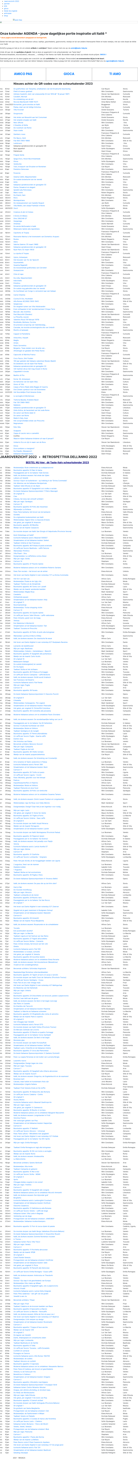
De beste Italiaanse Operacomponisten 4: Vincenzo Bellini (36, 879)
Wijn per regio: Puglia (22, 685)
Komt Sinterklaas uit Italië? (24, 535)
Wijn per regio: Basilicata (23, 648)
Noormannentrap (20, 605)
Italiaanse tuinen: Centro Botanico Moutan (30, 1387)
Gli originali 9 (19, 698)
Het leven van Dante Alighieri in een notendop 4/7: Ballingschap (38, 985)
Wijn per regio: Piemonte (23, 1432)
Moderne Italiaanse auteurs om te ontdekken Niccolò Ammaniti (38, 1193)
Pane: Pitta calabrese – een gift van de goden (31, 1294)
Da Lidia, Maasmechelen (23, 278)
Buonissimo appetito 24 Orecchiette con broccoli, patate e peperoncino (41, 996)
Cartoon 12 (18, 688)
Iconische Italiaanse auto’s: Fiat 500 (27, 949)
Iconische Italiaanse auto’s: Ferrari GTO (28, 1024)
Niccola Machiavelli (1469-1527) (26, 102)
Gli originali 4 (19, 1177)
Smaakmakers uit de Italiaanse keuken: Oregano (32, 1377)
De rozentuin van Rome (22, 128)
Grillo (16, 182)
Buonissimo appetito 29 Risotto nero (28, 898)
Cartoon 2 (17, 1379)
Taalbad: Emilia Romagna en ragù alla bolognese (32, 1147)
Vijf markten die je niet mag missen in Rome (30, 369)
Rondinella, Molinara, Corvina (25, 322)
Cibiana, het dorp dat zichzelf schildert (28, 499)
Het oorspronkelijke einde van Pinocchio (29, 421)
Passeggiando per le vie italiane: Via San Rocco (32, 900)
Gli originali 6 (19, 1019)
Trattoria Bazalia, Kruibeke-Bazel (26, 400)
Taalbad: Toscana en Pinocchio (25, 628)
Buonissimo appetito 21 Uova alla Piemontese (31, 1051)
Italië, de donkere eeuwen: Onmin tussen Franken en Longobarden (39, 799)
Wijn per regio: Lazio (21, 810)
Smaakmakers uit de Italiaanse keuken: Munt (30, 767)
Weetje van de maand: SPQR (24, 1252)
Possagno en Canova (22, 1353)
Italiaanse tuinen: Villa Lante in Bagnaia (28, 1213)
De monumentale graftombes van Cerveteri (30, 268)
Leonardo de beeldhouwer (24, 646)
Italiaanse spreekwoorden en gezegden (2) (30, 366)
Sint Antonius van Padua (23, 741)
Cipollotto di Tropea (21, 233)
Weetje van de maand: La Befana (26, 1440)
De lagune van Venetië (22, 1335)
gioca (6, 8)
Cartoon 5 (17, 1187)
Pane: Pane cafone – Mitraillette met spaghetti (31, 1134)
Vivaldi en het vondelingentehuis (26, 965)
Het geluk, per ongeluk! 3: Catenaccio (28, 1107)
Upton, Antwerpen (20, 257)
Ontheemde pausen (21, 597)
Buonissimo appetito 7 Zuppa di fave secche (31, 1327)
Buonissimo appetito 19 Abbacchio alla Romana (32, 1092)
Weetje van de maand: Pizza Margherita (29, 921)
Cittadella (17, 700)
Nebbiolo (17, 405)
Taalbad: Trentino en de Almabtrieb (27, 584)
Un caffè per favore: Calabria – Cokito (28, 1094)
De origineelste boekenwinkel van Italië (28, 517)
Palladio (17, 1278)
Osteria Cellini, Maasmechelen (25, 177)
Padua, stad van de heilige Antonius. (27, 107)
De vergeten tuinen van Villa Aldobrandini (29, 306)
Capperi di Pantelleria (22, 334)
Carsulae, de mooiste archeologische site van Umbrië (34, 327)
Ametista (17, 224)
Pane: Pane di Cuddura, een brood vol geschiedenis (33, 1369)
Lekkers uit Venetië (21, 478)
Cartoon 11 (18, 770)
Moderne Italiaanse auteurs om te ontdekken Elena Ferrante (36, 959)
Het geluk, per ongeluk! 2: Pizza (26, 1265)
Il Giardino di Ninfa (21, 125)
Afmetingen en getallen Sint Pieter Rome (29, 351)
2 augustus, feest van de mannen (26, 864)
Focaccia (17, 173)
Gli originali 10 (19, 659)
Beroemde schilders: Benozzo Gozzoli (28, 744)
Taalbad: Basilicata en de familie (26, 1343)
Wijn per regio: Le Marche (23, 933)
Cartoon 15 (18, 504)
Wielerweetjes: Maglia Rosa (25, 592)
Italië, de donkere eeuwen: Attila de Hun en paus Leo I (34, 1314)
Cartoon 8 (17, 993)
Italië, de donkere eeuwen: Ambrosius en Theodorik (33, 1275)
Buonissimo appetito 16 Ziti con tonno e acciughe (32, 1151)
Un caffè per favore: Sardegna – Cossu (28, 980)
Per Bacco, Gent (20, 138)
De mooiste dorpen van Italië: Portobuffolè (30, 1043)
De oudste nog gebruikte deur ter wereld (29, 288)
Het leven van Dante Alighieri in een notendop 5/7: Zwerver (36, 907)
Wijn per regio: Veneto (22, 1244)
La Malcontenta (19, 1159)
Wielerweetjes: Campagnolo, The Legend (29, 703)
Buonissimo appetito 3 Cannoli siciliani (28, 1400)
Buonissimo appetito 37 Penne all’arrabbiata (30, 734)
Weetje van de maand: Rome (24, 1154)
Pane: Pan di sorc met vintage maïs (27, 983)
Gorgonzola (18, 113)
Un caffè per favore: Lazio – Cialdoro (28, 1421)
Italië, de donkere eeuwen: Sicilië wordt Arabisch (32, 677)
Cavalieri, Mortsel (20, 97)
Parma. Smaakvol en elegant (24, 187)
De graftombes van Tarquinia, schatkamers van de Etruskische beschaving (42, 89)
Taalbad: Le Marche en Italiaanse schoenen (30, 1011)
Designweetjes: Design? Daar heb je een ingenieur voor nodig (37, 807)
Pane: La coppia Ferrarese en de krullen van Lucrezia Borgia (36, 1057)
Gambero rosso (19, 134)
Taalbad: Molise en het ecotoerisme (27, 872)
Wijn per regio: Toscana (23, 1066)
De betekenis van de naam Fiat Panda (28, 364)
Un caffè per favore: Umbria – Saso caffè (29, 818)
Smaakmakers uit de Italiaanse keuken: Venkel (31, 540)
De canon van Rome (21, 415)
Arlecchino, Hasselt (21, 338)
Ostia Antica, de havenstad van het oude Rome (31, 410)
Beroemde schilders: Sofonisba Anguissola (30, 968)
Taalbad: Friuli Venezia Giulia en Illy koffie (29, 1088)
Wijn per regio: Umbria (22, 990)
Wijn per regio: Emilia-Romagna (26, 1143)
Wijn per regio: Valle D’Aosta (24, 1395)
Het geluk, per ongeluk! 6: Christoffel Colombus (32, 708)
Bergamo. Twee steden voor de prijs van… (30, 348)
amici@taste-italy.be (79, 48)
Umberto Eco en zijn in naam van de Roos (30, 442)
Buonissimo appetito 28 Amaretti (26, 918)
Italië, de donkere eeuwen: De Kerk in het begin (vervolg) (35, 1001)
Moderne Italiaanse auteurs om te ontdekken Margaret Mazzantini (39, 1113)
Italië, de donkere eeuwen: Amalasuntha (29, 1156)
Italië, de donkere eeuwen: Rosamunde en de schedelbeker (36, 924)
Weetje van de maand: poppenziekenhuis (29, 754)
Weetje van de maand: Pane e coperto (28, 1017)
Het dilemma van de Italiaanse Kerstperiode (30, 483)
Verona (16, 844)
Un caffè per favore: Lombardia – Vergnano (30, 857)
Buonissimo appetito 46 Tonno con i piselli (30, 587)
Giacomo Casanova (21, 1206)
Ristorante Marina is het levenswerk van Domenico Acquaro (36, 237)
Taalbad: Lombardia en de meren (26, 895)
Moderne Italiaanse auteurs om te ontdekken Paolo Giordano (37, 715)
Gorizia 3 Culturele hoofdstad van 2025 (29, 726)
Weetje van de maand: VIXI (24, 1330)
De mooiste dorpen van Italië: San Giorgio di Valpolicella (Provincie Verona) (42, 531)
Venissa (16, 621)
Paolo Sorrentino (20, 345)
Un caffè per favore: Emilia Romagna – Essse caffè (33, 1272)
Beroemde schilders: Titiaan (24, 1300)
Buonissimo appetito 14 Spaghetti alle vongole (31, 1190)
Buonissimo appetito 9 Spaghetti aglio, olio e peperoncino (36, 1286)
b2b (5, 6)
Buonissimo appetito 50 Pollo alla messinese (31, 507)
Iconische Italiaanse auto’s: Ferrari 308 (28, 764)
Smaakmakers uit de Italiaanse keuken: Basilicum (32, 1450)
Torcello (17, 928)
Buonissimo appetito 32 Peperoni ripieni (29, 836)
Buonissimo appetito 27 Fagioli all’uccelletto (30, 939)
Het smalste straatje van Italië (25, 120)
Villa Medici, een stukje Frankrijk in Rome (29, 206)
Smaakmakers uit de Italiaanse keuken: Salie (30, 1263)
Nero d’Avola (18, 123)
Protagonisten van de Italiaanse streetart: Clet (31, 1411)
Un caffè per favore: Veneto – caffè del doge (31, 1211)
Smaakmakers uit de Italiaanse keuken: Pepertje (32, 1009)
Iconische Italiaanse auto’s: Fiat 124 (27, 1447)
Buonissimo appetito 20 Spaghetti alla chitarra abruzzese (35, 1071)
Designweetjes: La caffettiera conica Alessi (30, 556)
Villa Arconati (19, 110)
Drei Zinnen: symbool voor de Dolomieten (29, 390)
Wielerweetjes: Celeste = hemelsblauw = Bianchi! (32, 651)
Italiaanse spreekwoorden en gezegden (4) (30, 247)
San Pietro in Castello (22, 1004)
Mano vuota (18, 192)
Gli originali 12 (19, 494)
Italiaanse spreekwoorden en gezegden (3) (30, 286)
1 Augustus (18, 870)
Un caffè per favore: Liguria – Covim (27, 775)
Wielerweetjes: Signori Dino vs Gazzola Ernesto (32, 520)
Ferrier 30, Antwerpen (22, 379)
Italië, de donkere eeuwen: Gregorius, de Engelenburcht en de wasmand (41, 1076)
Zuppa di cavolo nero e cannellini (26, 433)
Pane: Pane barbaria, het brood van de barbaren (32, 512)
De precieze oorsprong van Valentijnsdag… (30, 325)
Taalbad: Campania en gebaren (25, 1169)
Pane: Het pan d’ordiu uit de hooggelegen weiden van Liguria (37, 861)
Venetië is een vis (20, 1296)
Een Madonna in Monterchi (24, 623)
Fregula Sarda (19, 155)
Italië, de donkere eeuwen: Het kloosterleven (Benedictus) (36, 962)
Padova (16, 780)
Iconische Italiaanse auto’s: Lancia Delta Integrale (32, 1291)
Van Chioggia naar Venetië (24, 1022)
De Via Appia (19, 667)
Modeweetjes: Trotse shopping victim (28, 607)
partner (7, 4)
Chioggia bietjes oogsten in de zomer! (28, 1182)
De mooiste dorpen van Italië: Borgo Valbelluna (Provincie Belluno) (39, 1231)
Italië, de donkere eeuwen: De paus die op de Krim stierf (35, 883)
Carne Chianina (19, 295)
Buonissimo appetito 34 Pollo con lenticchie (30, 791)
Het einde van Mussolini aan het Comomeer (30, 117)
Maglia (16, 340)
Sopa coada (18, 130)
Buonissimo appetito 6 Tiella (24, 1346)
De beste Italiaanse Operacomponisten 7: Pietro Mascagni (36, 491)
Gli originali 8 (19, 821)
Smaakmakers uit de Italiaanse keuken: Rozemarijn (33, 1322)
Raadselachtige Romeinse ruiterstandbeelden (31, 972)
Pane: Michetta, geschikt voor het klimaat (29, 778)
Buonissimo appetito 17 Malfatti (26, 1128)
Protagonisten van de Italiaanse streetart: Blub (31, 1429)
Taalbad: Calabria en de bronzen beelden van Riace (33, 1306)
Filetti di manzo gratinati (23, 91)
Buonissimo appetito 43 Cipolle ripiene (28, 613)
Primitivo (17, 283)
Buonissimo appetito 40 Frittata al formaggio (31, 672)
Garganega (18, 221)
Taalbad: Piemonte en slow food (26, 788)
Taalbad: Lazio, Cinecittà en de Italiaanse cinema (32, 1048)
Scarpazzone (19, 270)
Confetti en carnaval (21, 1351)
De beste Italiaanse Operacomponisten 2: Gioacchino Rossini (37, 1234)
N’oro (16, 198)
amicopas (7, 13)
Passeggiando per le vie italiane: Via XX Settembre (33, 723)
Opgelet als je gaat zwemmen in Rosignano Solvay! (33, 910)
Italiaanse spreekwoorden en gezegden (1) (30, 408)
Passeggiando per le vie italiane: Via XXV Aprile (32, 1139)
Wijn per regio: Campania (23, 747)
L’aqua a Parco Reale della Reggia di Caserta (31, 387)
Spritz (16, 1179)
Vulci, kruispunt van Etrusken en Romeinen (30, 167)
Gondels (17, 515)
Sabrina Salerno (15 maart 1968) (26, 244)
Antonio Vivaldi (19, 1288)
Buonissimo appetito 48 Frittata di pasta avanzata (33, 546)
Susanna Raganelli (20, 265)
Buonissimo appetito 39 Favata (25, 690)
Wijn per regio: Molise (22, 849)
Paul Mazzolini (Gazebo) (23, 314)
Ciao (15, 496)
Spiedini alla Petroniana (22, 190)
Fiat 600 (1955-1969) (22, 141)
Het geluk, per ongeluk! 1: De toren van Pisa (30, 1398)
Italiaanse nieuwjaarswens (23, 454)
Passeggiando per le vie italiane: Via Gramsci (31, 839)
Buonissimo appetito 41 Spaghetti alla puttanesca (32, 654)
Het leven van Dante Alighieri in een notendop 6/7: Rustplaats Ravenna (40, 642)
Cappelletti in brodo (21, 371)
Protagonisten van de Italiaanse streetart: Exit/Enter (33, 1260)
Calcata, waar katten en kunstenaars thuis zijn (31, 1082)
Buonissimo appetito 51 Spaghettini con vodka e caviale (35, 488)
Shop (6, 16)
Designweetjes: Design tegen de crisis (28, 1063)
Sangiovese (18, 304)
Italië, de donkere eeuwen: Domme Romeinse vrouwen (34, 1237)
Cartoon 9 (17, 915)
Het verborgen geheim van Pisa (26, 1121)
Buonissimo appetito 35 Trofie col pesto (29, 772)
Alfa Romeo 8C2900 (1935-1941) (26, 301)
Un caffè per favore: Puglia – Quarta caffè (30, 736)
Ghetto (16, 946)
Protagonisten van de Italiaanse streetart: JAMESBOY (34, 1219)
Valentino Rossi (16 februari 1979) (26, 320)
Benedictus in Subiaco (22, 1374)
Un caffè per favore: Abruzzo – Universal (29, 1131)
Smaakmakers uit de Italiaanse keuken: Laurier (31, 829)
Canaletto (17, 594)
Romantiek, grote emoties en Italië (27, 104)
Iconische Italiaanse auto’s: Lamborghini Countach (33, 1200)
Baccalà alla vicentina (22, 312)
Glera (16, 242)
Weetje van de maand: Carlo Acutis (27, 656)
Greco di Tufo (19, 384)
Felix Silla (17, 427)
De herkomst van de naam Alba (26, 382)
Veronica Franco (20, 1118)
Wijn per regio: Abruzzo (23, 892)
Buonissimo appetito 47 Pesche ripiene (28, 564)
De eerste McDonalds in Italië (25, 226)
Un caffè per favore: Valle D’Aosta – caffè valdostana (34, 615)
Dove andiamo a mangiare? (24, 448)
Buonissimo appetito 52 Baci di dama (28, 470)
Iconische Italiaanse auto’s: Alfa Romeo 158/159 (32, 1356)
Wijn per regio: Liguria (22, 1105)
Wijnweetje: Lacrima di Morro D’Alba (27, 636)
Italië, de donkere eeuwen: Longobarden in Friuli (32, 1115)
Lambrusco (18, 143)
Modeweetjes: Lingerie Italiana (25, 1084)
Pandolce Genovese (21, 169)
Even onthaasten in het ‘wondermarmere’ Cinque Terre (34, 309)
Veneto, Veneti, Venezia (22, 1427)
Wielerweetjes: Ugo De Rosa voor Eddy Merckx (32, 803)
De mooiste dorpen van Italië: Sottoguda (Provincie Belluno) (37, 1403)
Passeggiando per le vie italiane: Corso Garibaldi (32, 1035)
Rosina (16, 239)
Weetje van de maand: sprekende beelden (29, 589)
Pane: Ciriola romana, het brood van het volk (31, 944)
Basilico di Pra (19, 375)
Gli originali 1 (18, 1406)
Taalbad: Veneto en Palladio (24, 1416)
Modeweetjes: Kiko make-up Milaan (27, 1283)
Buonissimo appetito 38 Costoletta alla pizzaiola (32, 711)
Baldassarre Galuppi (21, 662)
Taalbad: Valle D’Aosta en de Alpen (27, 486)
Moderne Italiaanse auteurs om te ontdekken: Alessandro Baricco (38, 1366)
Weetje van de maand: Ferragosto (26, 826)
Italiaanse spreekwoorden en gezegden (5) (30, 185)
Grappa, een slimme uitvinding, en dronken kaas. (32, 1390)
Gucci (16, 208)
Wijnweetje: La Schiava (22, 509)
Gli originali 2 (19, 1332)
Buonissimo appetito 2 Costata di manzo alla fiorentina (35, 1419)
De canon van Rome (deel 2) (24, 413)
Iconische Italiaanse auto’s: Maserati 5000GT (31, 538)
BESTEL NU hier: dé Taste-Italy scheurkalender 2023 (57, 462)
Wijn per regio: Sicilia (22, 559)
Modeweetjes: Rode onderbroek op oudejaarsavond (33, 468)
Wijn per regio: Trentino (22, 1185)
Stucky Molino (19, 1100)
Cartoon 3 (17, 1325)
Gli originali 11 (19, 602)
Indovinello (18, 281)
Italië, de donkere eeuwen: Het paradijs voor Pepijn (33, 841)
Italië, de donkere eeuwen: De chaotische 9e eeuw (33, 638)
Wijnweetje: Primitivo (21, 551)
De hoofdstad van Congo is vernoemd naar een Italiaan (35, 291)
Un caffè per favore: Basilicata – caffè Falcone (31, 548)
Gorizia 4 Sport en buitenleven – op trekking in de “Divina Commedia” (40, 481)
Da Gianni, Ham (19, 195)
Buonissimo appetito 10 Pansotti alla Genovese (31, 1268)
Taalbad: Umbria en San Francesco (27, 543)
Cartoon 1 (17, 1434)
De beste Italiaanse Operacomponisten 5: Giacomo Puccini (36, 694)
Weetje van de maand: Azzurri (25, 1074)
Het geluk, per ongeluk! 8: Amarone (27, 522)
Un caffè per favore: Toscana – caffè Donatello (32, 1348)
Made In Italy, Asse (21, 418)
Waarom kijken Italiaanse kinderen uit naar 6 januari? (34, 438)
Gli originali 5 (19, 1097)
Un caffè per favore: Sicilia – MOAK (27, 1174)
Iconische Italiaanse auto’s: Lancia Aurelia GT (31, 847)
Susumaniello (19, 262)
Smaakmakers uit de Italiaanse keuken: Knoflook (32, 1203)
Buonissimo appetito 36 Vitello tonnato (29, 752)
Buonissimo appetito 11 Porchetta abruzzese (30, 1250)
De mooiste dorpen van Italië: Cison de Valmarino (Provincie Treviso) (40, 977)
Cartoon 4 (17, 1247)
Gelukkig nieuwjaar (21, 1453)
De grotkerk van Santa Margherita (27, 1408)
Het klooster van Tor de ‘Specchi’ (26, 260)
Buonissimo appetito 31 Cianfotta (26, 854)
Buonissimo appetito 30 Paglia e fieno (28, 875)
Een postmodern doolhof (23, 931)
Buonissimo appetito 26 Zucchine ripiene (29, 957)
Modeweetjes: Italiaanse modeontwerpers (29, 1221)
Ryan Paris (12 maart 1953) (24, 250)
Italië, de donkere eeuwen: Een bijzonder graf (31, 1195)
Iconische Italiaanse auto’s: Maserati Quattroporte (32, 1102)
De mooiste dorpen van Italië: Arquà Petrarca (31, 823)
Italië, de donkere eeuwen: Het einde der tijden (31, 475)
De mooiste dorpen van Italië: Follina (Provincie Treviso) (35, 1027)
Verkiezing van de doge (23, 1216)
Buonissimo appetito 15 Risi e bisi (26, 1172)
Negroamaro (18, 423)
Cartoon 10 (18, 852)
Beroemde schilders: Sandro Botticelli (28, 1163)
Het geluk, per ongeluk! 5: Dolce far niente (30, 813)
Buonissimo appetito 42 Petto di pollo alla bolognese (34, 632)
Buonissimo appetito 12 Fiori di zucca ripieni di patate (34, 1226)
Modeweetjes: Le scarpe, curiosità (27, 952)
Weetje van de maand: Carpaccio (26, 528)
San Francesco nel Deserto (24, 680)
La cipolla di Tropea (21, 253)
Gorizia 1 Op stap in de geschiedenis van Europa (32, 1281)
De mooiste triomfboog (23, 890)
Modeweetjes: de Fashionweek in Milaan (29, 1413)
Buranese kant (19, 1079)
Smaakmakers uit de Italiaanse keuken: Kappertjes (33, 1123)
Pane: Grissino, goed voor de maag (27, 618)
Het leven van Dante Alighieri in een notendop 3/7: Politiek (36, 1136)
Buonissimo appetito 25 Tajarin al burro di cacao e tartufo (36, 975)
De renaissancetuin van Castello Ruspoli (29, 203)
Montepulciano (19, 200)
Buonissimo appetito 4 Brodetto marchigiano (31, 1382)
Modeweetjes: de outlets (23, 1359)
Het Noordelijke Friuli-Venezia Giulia (27, 392)
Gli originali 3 (19, 1255)
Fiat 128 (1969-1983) (21, 402)
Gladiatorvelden (20, 867)
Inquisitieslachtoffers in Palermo (26, 783)
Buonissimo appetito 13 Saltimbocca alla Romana (32, 1208)
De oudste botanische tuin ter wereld (28, 179)
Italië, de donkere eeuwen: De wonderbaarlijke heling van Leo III (38, 719)
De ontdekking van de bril (23, 99)
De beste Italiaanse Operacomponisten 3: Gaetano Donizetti (37, 1053)
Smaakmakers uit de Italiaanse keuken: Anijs (30, 600)
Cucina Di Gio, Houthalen (23, 299)
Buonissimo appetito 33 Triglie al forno (28, 816)
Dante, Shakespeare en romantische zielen (30, 1338)
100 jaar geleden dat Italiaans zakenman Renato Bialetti (35, 361)
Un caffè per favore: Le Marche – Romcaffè (30, 1312)
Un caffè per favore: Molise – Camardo (28, 941)
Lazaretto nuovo (20, 1061)
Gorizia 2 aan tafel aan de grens (26, 998)
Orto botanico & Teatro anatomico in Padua (30, 762)
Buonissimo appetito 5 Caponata (26, 1364)
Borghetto (17, 1198)
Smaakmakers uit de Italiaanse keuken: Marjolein (32, 913)
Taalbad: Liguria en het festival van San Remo (31, 936)
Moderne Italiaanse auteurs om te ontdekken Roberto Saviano (37, 568)
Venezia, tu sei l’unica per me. (25, 1372)
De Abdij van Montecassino (24, 1393)
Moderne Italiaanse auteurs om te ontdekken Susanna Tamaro (37, 794)
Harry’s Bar (18, 887)
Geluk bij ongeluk (10, 11)
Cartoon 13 (18, 610)
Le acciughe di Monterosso (24, 396)
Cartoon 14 (18, 561)
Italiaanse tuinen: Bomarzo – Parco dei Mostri (31, 1424)
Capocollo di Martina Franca (24, 355)
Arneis (16, 343)
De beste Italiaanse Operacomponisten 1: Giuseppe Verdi (35, 1385)
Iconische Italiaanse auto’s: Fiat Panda (28, 682)
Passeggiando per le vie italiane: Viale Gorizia (31, 473)
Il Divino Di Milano (20, 216)
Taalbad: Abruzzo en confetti (25, 1361)
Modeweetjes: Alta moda (23, 1166)
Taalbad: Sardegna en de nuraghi (26, 731)
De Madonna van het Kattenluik (25, 988)
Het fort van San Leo (22, 579)
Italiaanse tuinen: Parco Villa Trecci (27, 1242)
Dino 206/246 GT (20, 218)
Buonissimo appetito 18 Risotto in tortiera (29, 1110)
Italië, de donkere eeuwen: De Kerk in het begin (32, 1037)
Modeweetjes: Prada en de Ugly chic (28, 581)
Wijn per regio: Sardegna (23, 502)
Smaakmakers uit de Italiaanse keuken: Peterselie (32, 706)
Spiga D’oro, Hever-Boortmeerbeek (27, 159)
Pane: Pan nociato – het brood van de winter (31, 571)
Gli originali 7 (19, 903)
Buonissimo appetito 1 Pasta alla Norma (29, 1437)
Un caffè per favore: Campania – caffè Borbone (32, 675)
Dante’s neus (18, 739)
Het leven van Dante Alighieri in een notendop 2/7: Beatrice (36, 1317)
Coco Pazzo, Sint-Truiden (23, 358)
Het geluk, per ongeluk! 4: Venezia (27, 954)
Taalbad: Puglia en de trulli (24, 749)
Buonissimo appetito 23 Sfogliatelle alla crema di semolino (36, 1014)
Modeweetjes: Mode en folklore (26, 728)
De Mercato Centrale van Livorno (26, 1030)
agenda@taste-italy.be (115, 61)
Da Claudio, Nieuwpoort (23, 451)
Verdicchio (18, 164)
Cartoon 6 (17, 1126)
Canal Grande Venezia (22, 1257)
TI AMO (115, 74)
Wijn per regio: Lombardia (23, 1340)
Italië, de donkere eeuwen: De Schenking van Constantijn (35, 758)
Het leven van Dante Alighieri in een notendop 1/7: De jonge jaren (38, 1445)
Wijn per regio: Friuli (21, 1304)
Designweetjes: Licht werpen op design (29, 1319)
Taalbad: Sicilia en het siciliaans (26, 669)
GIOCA (69, 74)
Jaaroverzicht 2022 (11, 1)
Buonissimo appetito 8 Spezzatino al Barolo (30, 1309)
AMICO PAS (23, 74)
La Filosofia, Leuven (21, 317)
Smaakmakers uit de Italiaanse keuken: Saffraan (32, 1045)
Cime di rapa (18, 274)
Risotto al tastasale (21, 330)
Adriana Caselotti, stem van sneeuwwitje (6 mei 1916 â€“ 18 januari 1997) (42, 94)
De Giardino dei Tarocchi (23, 1006)
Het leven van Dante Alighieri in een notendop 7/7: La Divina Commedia (41, 575)
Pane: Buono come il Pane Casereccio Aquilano (32, 1442)
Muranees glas (19, 1040)
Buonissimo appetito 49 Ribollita (26, 525)
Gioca (16, 161)
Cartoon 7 (17, 1068)
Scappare (17, 431)
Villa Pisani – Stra (20, 553)
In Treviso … (18, 1239)
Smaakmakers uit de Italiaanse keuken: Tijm (30, 626)
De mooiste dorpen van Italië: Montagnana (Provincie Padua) (37, 832)
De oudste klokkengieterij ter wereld (27, 664)
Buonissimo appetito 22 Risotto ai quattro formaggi (33, 1032)
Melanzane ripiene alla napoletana (27, 229)
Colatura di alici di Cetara (23, 212)
